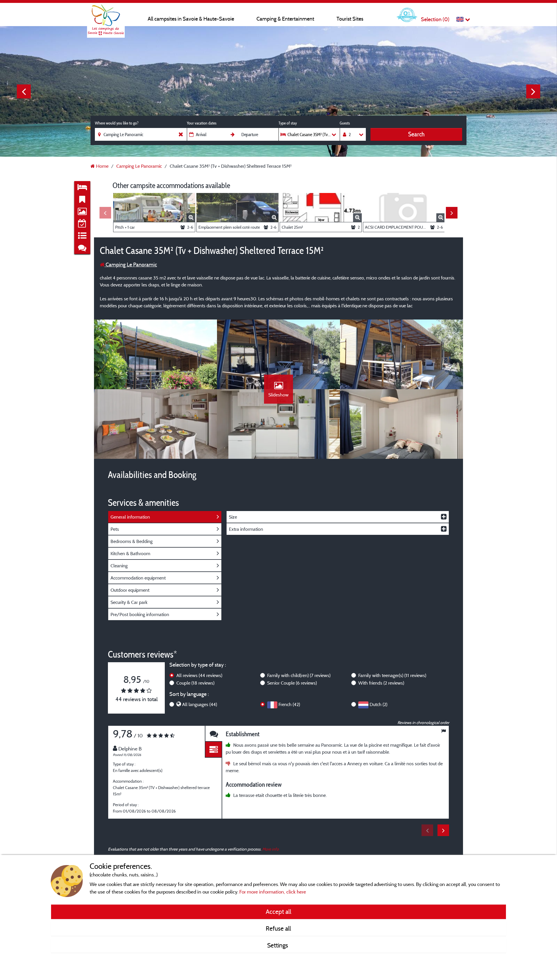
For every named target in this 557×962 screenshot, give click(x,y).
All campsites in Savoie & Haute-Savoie (191, 18)
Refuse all (278, 928)
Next (533, 91)
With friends (381, 683)
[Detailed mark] (213, 750)
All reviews (199, 675)
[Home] (106, 16)
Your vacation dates (201, 123)
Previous (24, 91)
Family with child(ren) (298, 675)
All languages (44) (199, 704)
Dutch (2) (378, 704)
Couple (195, 683)
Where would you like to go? (116, 123)
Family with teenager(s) (392, 675)
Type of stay (287, 123)
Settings (278, 945)
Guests (345, 123)
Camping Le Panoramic (130, 264)
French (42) (289, 704)
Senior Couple (292, 683)
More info (270, 849)
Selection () (435, 19)
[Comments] (213, 734)
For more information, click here (272, 892)
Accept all (278, 911)
